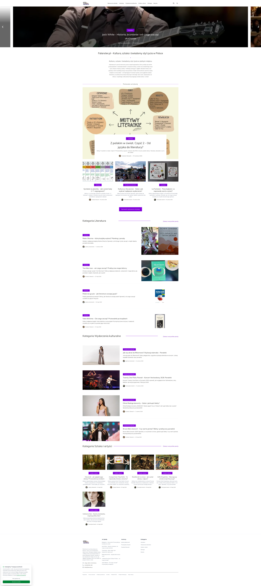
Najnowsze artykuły (112, 3)
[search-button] (173, 3)
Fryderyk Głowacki (125, 547)
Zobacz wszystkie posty (170, 221)
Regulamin (85, 574)
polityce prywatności (21, 575)
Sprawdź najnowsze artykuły (130, 209)
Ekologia (150, 3)
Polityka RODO (114, 574)
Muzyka (155, 3)
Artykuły (104, 539)
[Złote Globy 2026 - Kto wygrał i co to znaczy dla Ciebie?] (130, 27)
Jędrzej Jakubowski (125, 542)
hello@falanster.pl (88, 567)
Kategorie (144, 539)
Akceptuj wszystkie (16, 581)
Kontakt (107, 574)
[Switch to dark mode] (177, 3)
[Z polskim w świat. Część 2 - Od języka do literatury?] (130, 123)
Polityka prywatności (101, 574)
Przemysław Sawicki (125, 544)
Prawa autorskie (91, 574)
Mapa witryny (130, 574)
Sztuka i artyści (142, 3)
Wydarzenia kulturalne (131, 3)
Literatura (121, 3)
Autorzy (123, 539)
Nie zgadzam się (16, 578)
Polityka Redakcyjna (122, 574)
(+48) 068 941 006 (88, 565)
